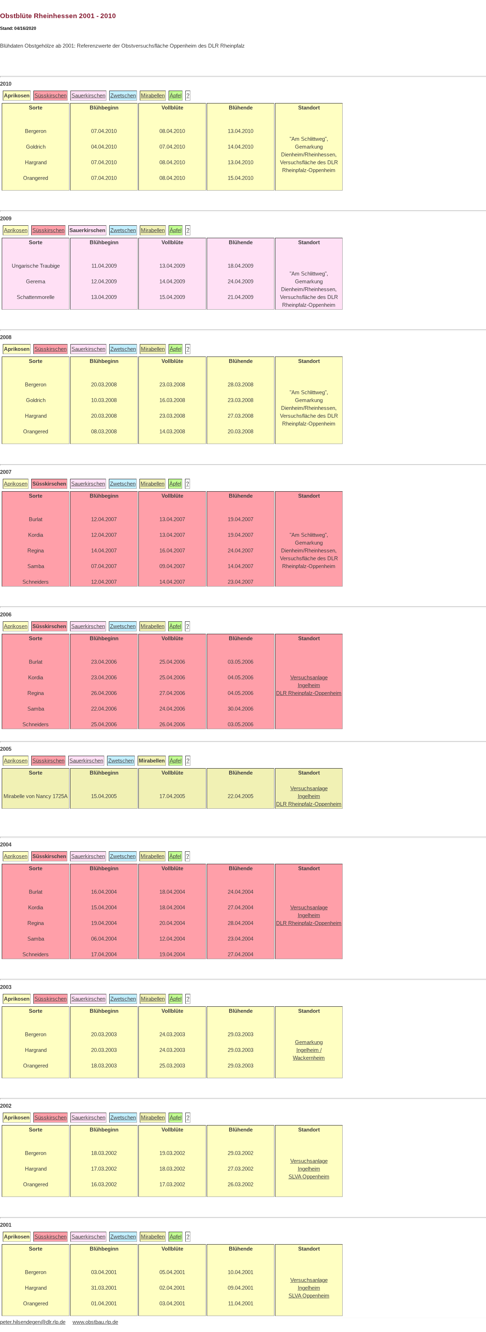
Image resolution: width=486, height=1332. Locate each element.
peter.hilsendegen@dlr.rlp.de (32, 1322)
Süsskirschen (51, 95)
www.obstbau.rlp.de (95, 1322)
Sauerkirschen (88, 95)
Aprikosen (15, 230)
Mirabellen (153, 95)
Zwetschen (123, 95)
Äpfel (175, 95)
